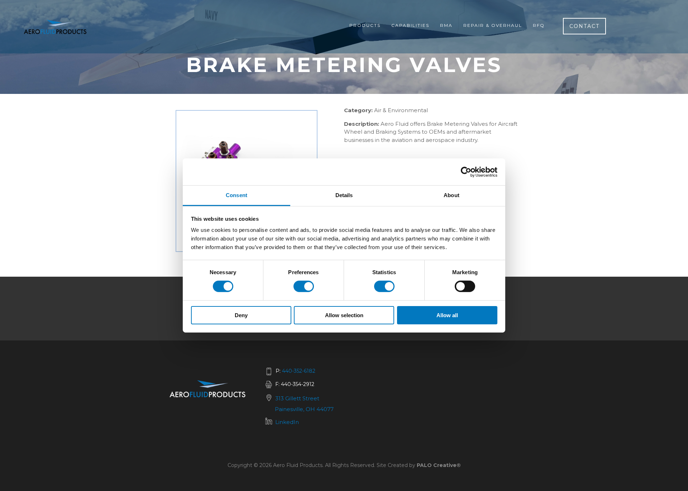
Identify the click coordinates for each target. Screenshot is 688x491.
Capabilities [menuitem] (410, 25)
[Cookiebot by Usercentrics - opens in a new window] (466, 171)
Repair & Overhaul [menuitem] (492, 25)
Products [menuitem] (365, 25)
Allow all (447, 315)
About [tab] (451, 195)
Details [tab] (344, 195)
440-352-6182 (298, 371)
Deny (241, 315)
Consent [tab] (236, 195)
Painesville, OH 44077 (304, 409)
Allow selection (344, 315)
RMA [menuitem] (446, 25)
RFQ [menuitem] (539, 25)
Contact (584, 26)
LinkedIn (287, 422)
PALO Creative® (439, 465)
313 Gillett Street (297, 398)
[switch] (303, 286)
